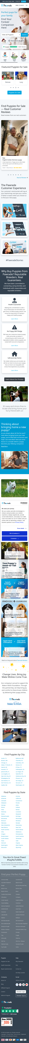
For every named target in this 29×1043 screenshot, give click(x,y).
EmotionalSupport (23, 60)
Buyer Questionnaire (6, 969)
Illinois (3, 807)
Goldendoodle (4, 909)
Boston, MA (4, 760)
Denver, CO (19, 765)
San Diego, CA (19, 780)
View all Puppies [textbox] (8, 35)
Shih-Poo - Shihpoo (20, 941)
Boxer (17, 891)
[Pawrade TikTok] (23, 984)
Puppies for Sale (14, 92)
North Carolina (5, 829)
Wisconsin (4, 847)
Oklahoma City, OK (21, 776)
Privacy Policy (10, 1034)
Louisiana (18, 811)
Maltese (3, 917)
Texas (2, 840)
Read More (4, 446)
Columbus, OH (20, 763)
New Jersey (19, 825)
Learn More (14, 319)
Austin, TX (4, 758)
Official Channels (20, 980)
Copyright (3, 1034)
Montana (18, 820)
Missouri (3, 820)
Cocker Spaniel (4, 900)
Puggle (17, 935)
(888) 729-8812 (20, 5)
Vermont (3, 843)
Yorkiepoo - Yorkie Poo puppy (18, 160)
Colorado (3, 800)
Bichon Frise (4, 888)
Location (23, 972)
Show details (20, 528)
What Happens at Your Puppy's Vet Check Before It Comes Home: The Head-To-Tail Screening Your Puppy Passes (14, 575)
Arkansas (3, 798)
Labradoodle (4, 914)
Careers (3, 991)
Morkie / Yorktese (5, 929)
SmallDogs (5, 60)
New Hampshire (5, 825)
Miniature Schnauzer (20, 926)
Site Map (18, 972)
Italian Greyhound (20, 912)
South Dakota (4, 838)
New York (18, 827)
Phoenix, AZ (19, 778)
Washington (4, 845)
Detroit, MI (4, 767)
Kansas (17, 809)
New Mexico (4, 827)
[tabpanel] (10, 78)
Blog (2, 984)
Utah (17, 840)
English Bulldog (19, 900)
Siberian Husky (4, 944)
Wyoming (18, 847)
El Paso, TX (18, 767)
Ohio (2, 832)
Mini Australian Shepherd (21, 923)
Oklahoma (18, 832)
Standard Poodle (20, 944)
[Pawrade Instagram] (20, 984)
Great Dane (18, 909)
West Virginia (19, 845)
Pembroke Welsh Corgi (21, 929)
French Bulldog (4, 903)
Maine (3, 814)
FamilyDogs (14, 60)
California (18, 798)
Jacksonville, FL (5, 771)
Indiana (18, 807)
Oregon (3, 834)
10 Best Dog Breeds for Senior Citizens (13, 556)
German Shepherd (5, 906)
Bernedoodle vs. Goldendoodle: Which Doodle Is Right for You (13, 615)
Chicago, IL (4, 763)
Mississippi (19, 818)
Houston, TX (4, 769)
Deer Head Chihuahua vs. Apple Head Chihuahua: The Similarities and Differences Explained (14, 653)
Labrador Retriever (20, 914)
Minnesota (4, 818)
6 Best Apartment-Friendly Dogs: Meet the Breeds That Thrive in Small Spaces (14, 634)
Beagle (2, 885)
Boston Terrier (4, 891)
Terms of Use (17, 1034)
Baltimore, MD (20, 758)
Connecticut (19, 800)
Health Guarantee (5, 965)
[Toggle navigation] (26, 5)
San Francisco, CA (6, 783)
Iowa (2, 809)
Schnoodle (3, 938)
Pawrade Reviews (22, 660)
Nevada (18, 823)
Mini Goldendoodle (5, 923)
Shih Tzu (3, 941)
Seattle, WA (4, 785)
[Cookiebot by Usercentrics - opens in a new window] (20, 503)
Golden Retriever (20, 906)
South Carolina (20, 836)
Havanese (3, 912)
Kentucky (3, 811)
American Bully (4, 879)
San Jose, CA (19, 783)
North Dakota (19, 829)
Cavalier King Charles (6, 894)
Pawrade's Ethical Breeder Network (9, 1036)
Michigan (18, 816)
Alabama (3, 796)
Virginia (18, 843)
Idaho (17, 805)
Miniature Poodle (5, 926)
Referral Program (5, 995)
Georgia (3, 805)
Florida (17, 803)
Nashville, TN (19, 774)
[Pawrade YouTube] (27, 984)
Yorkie (17, 947)
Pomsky (17, 932)
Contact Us (18, 969)
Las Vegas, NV (19, 771)
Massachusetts (5, 816)
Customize (14, 538)
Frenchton (18, 903)
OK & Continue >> (14, 533)
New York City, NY (6, 776)
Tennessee (18, 838)
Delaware (3, 803)
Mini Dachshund (19, 920)
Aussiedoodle (19, 879)
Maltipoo (18, 917)
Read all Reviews (21, 177)
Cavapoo (18, 894)
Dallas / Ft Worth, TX (6, 765)
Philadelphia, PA (5, 778)
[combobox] (10, 34)
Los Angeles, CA (5, 774)
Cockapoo (18, 897)
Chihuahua (3, 897)
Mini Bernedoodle (5, 920)
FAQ (17, 965)
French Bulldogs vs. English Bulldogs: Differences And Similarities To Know (12, 595)
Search (24, 35)
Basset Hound (19, 882)
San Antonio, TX (5, 780)
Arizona (18, 796)
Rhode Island (4, 836)
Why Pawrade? (19, 961)
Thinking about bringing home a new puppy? (13, 427)
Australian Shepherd (6, 882)
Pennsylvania (19, 834)
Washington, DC (20, 785)
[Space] (6, 1001)
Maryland (18, 814)
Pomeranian (4, 932)
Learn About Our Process (15, 379)
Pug (2, 935)
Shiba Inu (18, 938)
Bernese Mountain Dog (21, 885)
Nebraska (3, 823)
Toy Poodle (3, 947)
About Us (3, 980)
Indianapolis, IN (20, 769)
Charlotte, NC (19, 760)
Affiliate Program (5, 988)
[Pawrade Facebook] (17, 984)
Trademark (23, 1034)
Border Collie (19, 888)
